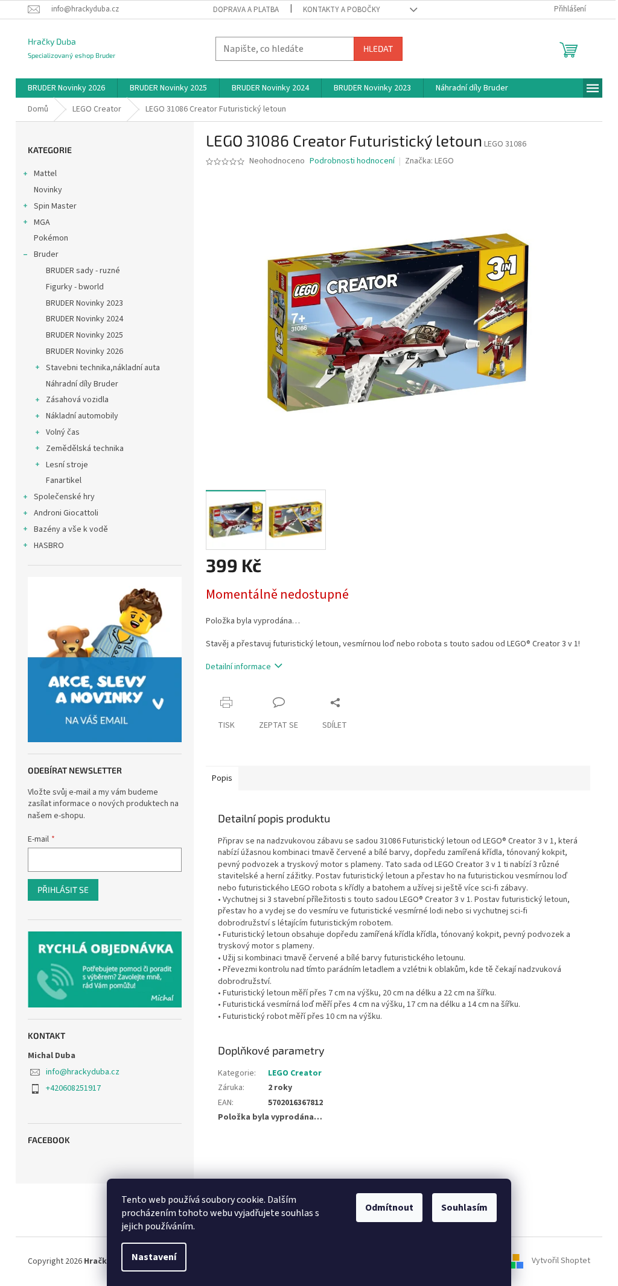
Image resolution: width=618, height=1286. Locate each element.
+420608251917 (73, 1088)
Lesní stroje (67, 465)
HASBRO (49, 546)
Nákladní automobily (82, 416)
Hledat (378, 48)
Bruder (46, 254)
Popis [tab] (222, 778)
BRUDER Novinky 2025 (84, 335)
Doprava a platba (246, 9)
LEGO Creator (295, 1073)
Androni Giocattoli (66, 513)
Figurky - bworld (75, 287)
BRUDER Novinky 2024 (84, 319)
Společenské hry (64, 497)
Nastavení (154, 1257)
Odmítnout (389, 1207)
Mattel (45, 174)
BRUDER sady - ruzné (83, 271)
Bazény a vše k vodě (71, 529)
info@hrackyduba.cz (82, 1072)
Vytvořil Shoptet (561, 1261)
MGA (42, 222)
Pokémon (51, 238)
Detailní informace (238, 667)
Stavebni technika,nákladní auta (103, 368)
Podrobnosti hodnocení (352, 161)
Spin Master (55, 206)
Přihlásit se (63, 889)
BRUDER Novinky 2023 (84, 303)
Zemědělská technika (85, 449)
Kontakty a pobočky (341, 9)
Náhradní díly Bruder (82, 384)
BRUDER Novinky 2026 (84, 351)
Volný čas (63, 432)
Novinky (48, 190)
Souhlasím (464, 1207)
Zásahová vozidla (77, 400)
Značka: (429, 161)
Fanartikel (63, 480)
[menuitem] (66, 88)
